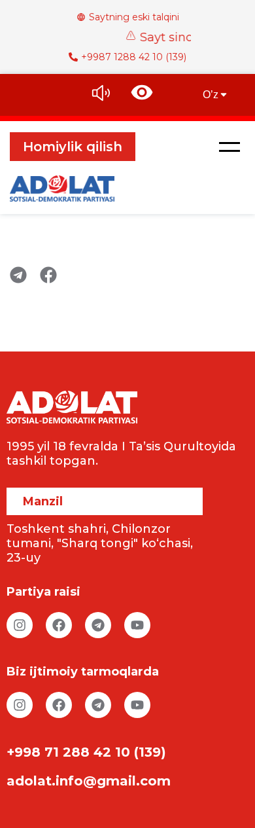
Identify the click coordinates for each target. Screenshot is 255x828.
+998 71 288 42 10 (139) (86, 752)
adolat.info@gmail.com (89, 781)
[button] (229, 146)
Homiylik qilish (72, 146)
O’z (210, 94)
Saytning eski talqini (134, 17)
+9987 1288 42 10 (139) (133, 57)
